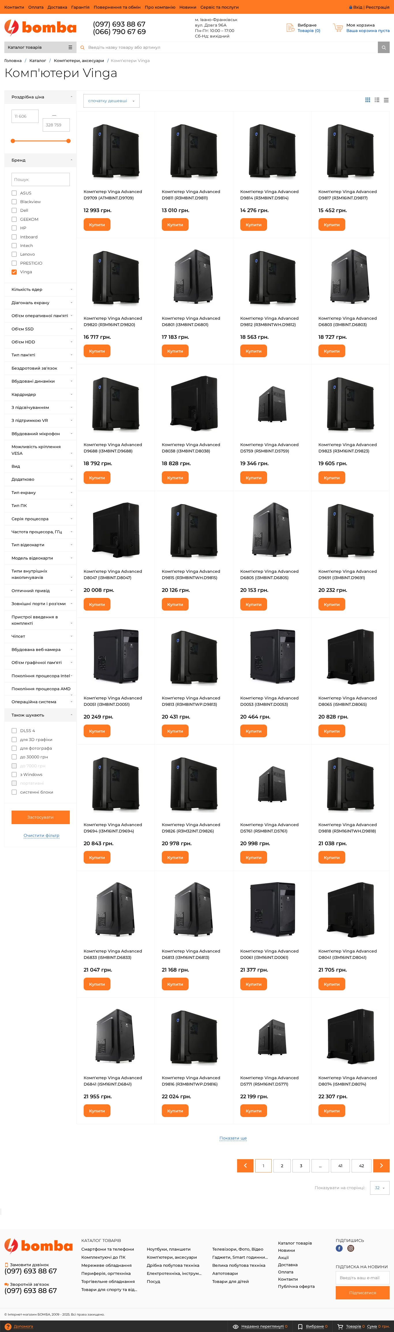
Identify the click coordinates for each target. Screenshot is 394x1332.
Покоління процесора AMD (41, 688)
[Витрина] (367, 100)
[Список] (386, 100)
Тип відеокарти (28, 544)
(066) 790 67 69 (119, 31)
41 (340, 1165)
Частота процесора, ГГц (37, 531)
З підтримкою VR (30, 420)
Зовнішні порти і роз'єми (39, 603)
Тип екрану (24, 492)
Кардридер (24, 394)
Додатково (23, 479)
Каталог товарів (25, 47)
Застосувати (40, 817)
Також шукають (28, 715)
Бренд (18, 160)
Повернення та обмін (117, 7)
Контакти (14, 7)
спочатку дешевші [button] (108, 100)
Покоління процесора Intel (41, 675)
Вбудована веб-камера (36, 649)
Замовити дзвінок (29, 1264)
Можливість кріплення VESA (36, 450)
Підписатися (362, 1292)
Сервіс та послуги (219, 7)
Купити (97, 224)
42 (361, 1165)
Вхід (357, 7)
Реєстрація (378, 7)
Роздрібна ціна (28, 97)
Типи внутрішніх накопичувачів (29, 574)
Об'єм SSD (23, 329)
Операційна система (34, 701)
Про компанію (160, 7)
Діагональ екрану (30, 302)
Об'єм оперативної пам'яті (40, 315)
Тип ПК (19, 505)
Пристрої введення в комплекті (35, 620)
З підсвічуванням (30, 407)
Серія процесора (30, 518)
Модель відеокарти (32, 558)
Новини (187, 7)
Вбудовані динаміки (33, 381)
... (320, 1165)
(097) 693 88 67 (119, 24)
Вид (16, 466)
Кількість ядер (27, 289)
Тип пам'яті (23, 355)
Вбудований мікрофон (36, 433)
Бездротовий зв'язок (34, 368)
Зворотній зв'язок (29, 1284)
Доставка (57, 7)
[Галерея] (377, 100)
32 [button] (378, 1187)
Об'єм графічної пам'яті (37, 662)
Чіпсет (18, 636)
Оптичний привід (31, 590)
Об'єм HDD (23, 342)
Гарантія (80, 7)
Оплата (36, 7)
